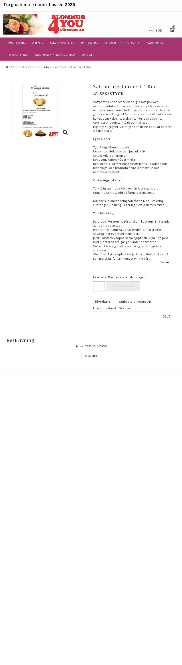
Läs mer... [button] (166, 262)
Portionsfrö (17, 55)
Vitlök (37, 43)
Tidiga (46, 67)
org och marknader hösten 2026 (40, 4)
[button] (65, 132)
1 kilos (34, 67)
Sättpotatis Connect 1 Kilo (73, 67)
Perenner (88, 43)
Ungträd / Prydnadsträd (55, 55)
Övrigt (87, 55)
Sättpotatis (19, 67)
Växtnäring (156, 43)
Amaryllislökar (62, 43)
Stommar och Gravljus (122, 43)
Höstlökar (15, 43)
